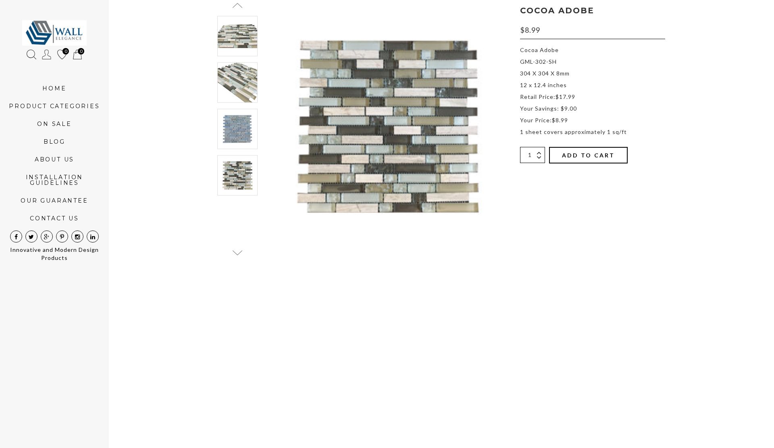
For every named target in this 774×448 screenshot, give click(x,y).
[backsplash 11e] (237, 129)
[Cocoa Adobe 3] (237, 82)
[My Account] (47, 54)
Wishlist (62, 53)
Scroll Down (237, 253)
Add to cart (588, 155)
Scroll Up (237, 5)
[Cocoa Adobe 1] (237, 175)
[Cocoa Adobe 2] (237, 36)
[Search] (31, 54)
